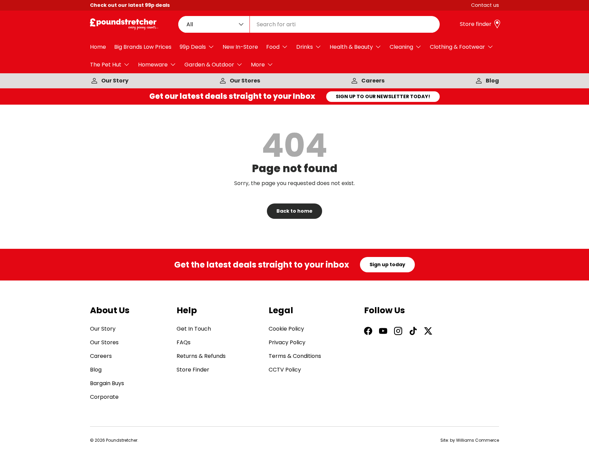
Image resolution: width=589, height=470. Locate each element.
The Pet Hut (105, 65)
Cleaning (401, 47)
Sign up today (387, 264)
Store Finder (193, 370)
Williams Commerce (477, 440)
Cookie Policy (286, 329)
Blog (492, 81)
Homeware (153, 65)
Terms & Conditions (295, 356)
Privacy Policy (287, 342)
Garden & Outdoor (209, 65)
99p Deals (193, 47)
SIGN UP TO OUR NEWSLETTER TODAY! (383, 96)
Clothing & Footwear (457, 47)
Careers (372, 81)
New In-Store (240, 47)
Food (273, 47)
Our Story (115, 81)
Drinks (304, 47)
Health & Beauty (351, 47)
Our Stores (245, 81)
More (258, 65)
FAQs (184, 342)
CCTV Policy (285, 370)
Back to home (294, 211)
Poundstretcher (121, 440)
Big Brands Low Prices (142, 47)
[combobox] (309, 24)
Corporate (104, 397)
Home (98, 47)
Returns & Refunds (201, 356)
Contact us (485, 5)
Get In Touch (194, 329)
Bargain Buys (107, 383)
